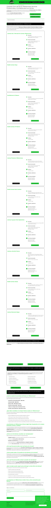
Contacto (8, 503)
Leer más (42, 503)
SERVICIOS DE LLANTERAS (37, 2)
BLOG (43, 2)
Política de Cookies (9, 505)
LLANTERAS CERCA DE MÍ (27, 2)
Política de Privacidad (9, 506)
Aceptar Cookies (42, 505)
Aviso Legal (8, 504)
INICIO (21, 2)
